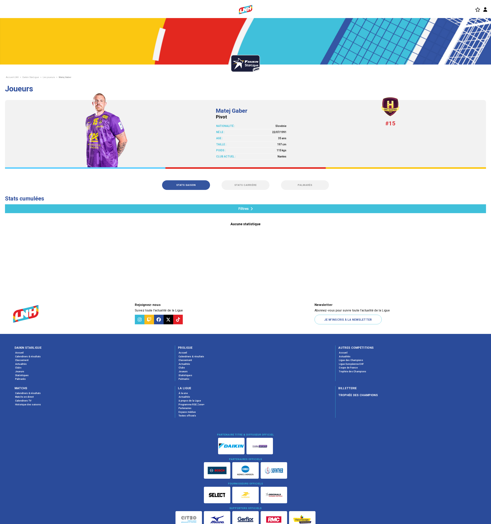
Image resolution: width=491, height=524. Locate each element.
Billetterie (347, 388)
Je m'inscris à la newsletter (348, 319)
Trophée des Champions (358, 395)
